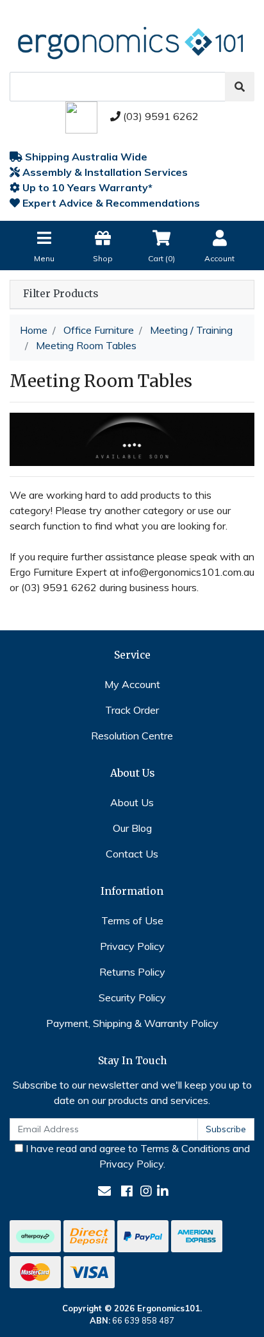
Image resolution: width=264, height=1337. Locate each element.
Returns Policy (132, 971)
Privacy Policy (132, 946)
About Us (132, 802)
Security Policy (132, 997)
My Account (132, 684)
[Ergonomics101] (132, 39)
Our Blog (132, 828)
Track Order (132, 709)
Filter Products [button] (60, 294)
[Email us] (104, 1191)
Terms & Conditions (185, 1148)
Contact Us (132, 853)
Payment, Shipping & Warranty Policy (132, 1023)
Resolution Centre (132, 735)
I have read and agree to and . (136, 1156)
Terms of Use (132, 920)
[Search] (239, 86)
